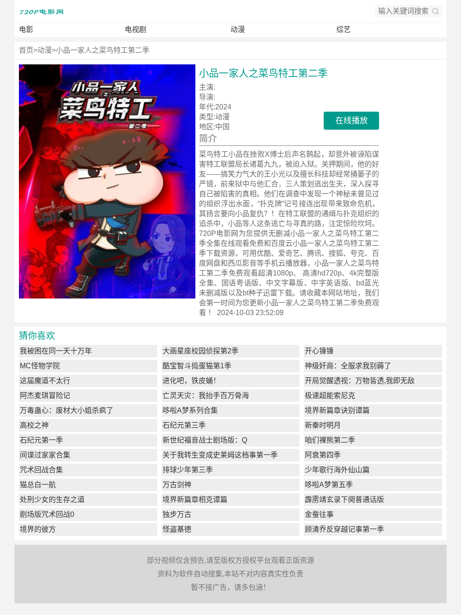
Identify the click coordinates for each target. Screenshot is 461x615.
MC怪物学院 (40, 366)
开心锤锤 (319, 351)
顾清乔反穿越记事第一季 (344, 529)
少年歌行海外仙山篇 (337, 470)
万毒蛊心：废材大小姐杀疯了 (66, 410)
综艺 (343, 29)
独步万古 (177, 514)
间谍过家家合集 (45, 455)
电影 (26, 29)
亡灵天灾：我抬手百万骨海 (206, 395)
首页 (26, 50)
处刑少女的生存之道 (52, 499)
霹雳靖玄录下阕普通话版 (344, 499)
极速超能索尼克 (330, 395)
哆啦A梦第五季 (329, 484)
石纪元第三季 (184, 425)
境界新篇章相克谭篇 (195, 499)
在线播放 (351, 120)
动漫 (237, 29)
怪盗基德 (177, 529)
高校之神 (34, 425)
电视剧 (135, 29)
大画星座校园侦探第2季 (201, 351)
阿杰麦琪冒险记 (45, 395)
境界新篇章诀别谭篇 (337, 410)
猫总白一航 (38, 484)
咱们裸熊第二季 (330, 440)
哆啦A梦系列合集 (190, 410)
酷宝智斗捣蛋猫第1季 (197, 366)
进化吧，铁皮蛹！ (191, 380)
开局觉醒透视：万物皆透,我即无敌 (360, 380)
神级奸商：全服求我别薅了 (348, 366)
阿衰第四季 (323, 455)
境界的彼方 (38, 529)
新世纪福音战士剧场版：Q (205, 440)
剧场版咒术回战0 (47, 514)
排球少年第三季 (188, 470)
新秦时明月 (323, 425)
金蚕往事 (319, 514)
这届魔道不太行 (45, 380)
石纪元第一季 (41, 440)
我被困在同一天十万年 (56, 351)
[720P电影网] (41, 11)
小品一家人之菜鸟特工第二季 (102, 50)
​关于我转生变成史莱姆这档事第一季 (220, 455)
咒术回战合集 (41, 470)
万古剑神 (177, 484)
